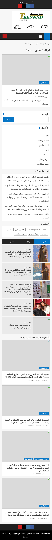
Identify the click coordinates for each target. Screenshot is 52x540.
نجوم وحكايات (43, 164)
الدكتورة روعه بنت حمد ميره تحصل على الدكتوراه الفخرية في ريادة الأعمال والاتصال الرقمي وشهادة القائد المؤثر (28, 197)
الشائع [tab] (12, 241)
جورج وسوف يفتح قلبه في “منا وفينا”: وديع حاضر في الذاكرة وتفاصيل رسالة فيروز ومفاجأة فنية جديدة (17, 308)
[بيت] (47, 36)
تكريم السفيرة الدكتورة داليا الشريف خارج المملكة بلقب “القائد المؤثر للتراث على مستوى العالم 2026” (18, 254)
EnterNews (45, 533)
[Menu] (40, 36)
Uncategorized (42, 140)
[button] (40, 36)
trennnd (33, 97)
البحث (45, 114)
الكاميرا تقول (44, 82)
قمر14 (46, 154)
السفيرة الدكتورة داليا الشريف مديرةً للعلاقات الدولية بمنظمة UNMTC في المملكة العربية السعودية (18, 272)
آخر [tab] (45, 241)
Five (47, 135)
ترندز (46, 150)
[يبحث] (8, 36)
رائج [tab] (28, 241)
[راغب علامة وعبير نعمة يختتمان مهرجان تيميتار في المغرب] (41, 325)
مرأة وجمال (44, 159)
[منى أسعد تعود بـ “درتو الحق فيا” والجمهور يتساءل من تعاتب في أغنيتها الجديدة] (26, 69)
